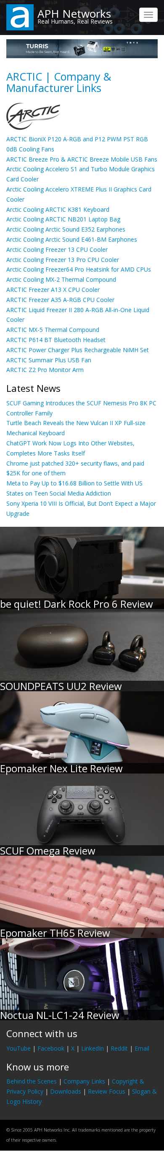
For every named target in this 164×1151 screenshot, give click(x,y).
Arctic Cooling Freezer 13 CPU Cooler (57, 249)
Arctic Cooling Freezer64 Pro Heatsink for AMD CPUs (78, 269)
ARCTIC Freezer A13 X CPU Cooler (53, 290)
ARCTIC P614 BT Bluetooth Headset (56, 340)
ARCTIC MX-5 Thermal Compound (52, 330)
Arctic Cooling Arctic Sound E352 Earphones (65, 229)
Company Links (84, 1081)
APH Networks (74, 13)
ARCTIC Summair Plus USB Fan (48, 360)
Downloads (65, 1091)
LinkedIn (92, 1048)
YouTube (18, 1048)
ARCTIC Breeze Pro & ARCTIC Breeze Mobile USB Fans (81, 159)
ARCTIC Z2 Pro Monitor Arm (45, 370)
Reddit (119, 1048)
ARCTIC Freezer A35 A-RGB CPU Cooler (60, 300)
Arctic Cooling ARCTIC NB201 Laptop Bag (63, 219)
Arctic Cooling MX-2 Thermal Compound (61, 279)
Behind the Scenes (31, 1081)
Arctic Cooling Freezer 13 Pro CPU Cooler (62, 260)
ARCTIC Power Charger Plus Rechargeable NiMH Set (77, 350)
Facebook (50, 1048)
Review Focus (106, 1091)
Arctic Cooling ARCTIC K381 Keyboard (57, 209)
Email (142, 1048)
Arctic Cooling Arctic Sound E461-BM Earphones (71, 239)
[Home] (20, 17)
